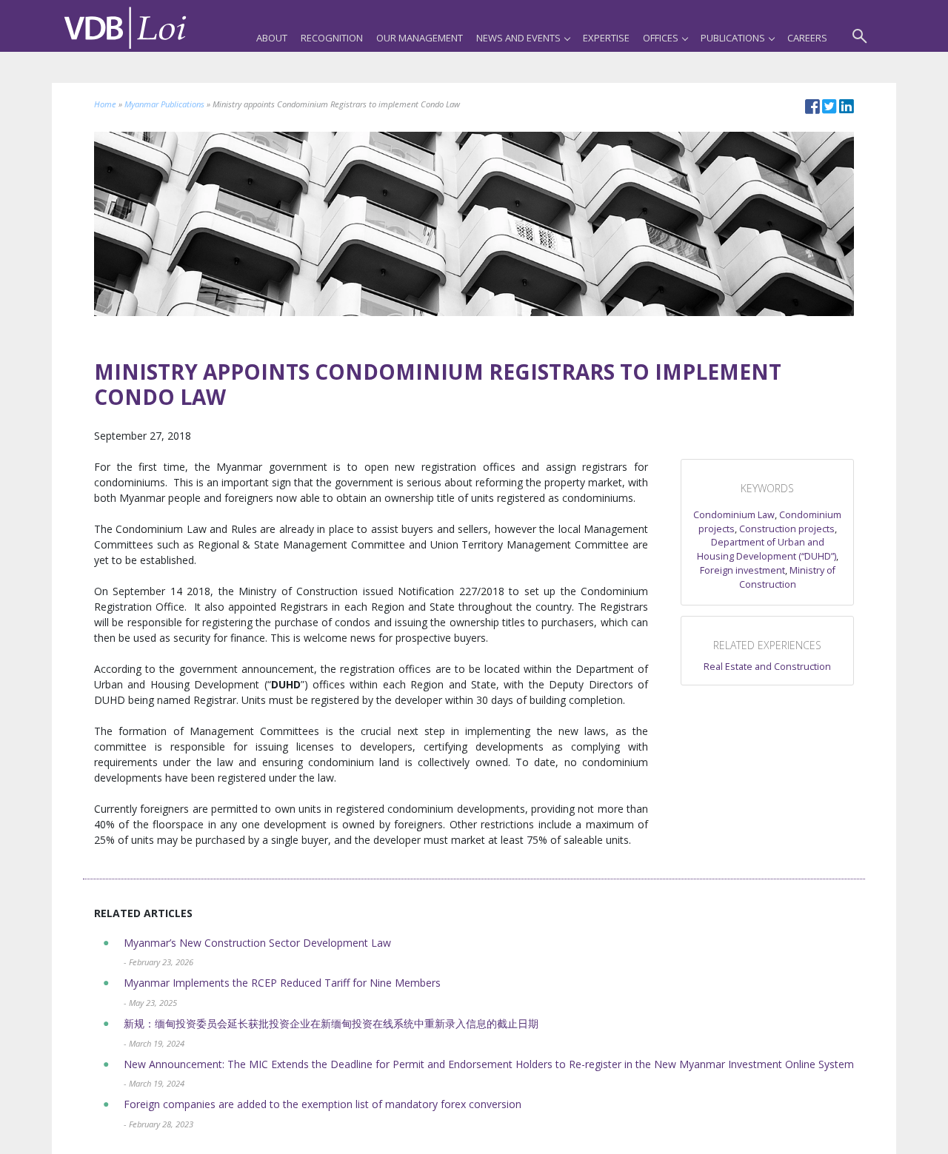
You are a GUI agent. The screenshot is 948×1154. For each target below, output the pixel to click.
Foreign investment (742, 570)
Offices (660, 37)
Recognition (332, 37)
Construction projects (787, 529)
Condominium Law (734, 515)
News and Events (518, 37)
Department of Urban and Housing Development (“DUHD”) (766, 549)
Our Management (419, 37)
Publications (733, 37)
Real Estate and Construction (767, 666)
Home (105, 104)
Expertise (606, 37)
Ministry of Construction (787, 577)
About (271, 37)
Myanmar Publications (164, 104)
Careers (807, 37)
